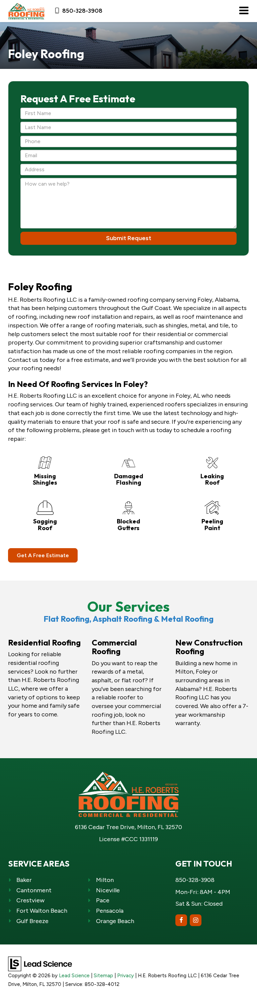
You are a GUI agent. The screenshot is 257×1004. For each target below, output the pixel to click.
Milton (105, 880)
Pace (102, 900)
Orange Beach (115, 921)
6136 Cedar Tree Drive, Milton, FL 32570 (128, 827)
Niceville (108, 890)
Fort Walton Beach (41, 910)
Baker (24, 880)
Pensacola (109, 910)
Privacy (125, 975)
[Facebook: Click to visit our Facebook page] (181, 920)
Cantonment (34, 890)
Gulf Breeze (32, 921)
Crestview (30, 900)
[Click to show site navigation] (244, 11)
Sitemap (103, 975)
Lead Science (74, 975)
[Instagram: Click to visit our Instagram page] (195, 920)
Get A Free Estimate (43, 555)
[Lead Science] (40, 963)
